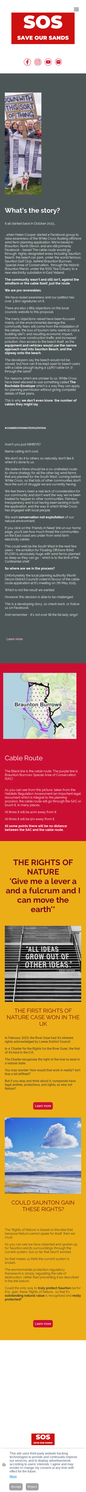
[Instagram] (37, 62)
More (13, 1476)
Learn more (15, 639)
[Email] (58, 62)
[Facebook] (27, 62)
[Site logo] (43, 28)
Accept (16, 1486)
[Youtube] (48, 62)
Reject (32, 1486)
